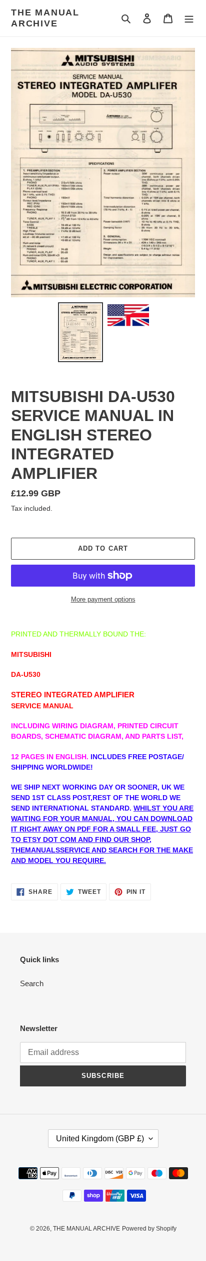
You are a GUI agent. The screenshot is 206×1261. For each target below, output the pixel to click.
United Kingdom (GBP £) (100, 1138)
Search (32, 983)
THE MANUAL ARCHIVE (45, 17)
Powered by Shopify (149, 1228)
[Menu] (189, 18)
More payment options (103, 599)
